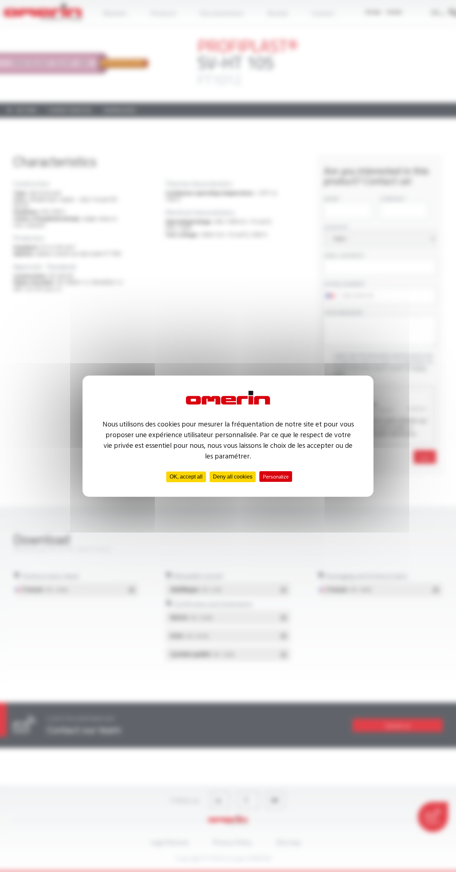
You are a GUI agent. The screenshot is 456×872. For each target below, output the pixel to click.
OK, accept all (186, 477)
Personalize (276, 477)
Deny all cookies (232, 477)
